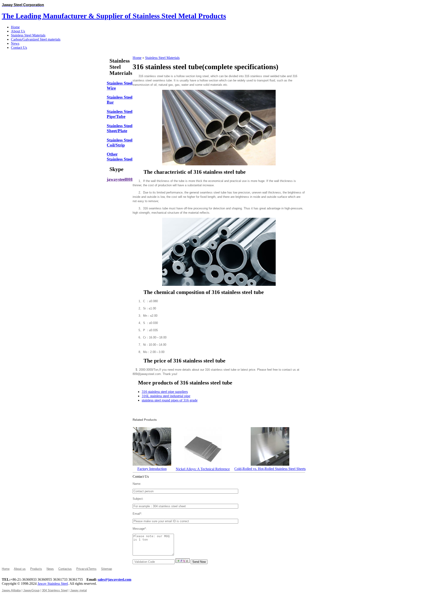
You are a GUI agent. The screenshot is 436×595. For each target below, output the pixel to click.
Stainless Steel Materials (162, 58)
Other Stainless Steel (119, 157)
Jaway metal (78, 590)
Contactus (65, 569)
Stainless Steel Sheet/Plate (119, 128)
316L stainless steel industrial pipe (166, 396)
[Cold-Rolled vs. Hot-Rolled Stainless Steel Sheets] (270, 464)
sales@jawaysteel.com (114, 579)
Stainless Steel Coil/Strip (119, 142)
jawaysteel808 (120, 179)
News (50, 569)
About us (20, 569)
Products (36, 569)
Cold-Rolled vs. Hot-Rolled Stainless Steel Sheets (270, 469)
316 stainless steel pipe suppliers (165, 392)
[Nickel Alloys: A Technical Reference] (202, 465)
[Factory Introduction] (152, 464)
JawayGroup (31, 590)
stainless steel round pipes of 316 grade (170, 400)
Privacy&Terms (86, 569)
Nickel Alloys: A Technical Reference (203, 469)
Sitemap (106, 569)
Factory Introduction (152, 469)
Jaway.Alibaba (11, 590)
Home (137, 58)
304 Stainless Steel (55, 590)
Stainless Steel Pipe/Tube (119, 114)
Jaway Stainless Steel (52, 583)
